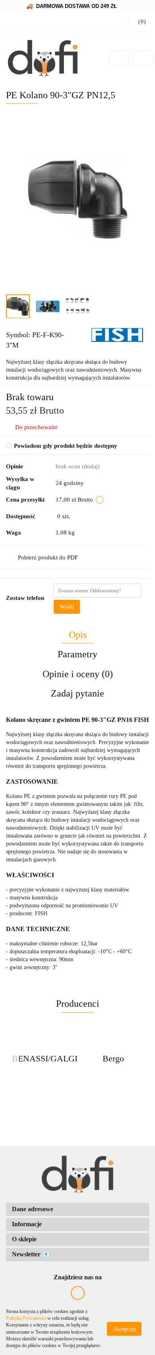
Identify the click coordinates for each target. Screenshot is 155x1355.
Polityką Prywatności (26, 1318)
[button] (139, 22)
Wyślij (67, 607)
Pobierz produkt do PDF (48, 557)
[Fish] (117, 335)
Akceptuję (124, 1329)
